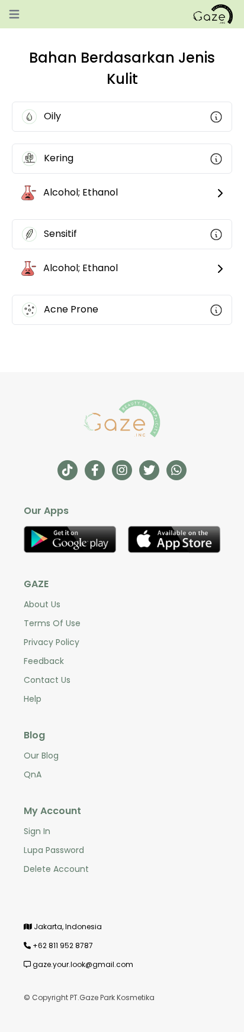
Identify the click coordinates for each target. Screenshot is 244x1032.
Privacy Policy (51, 642)
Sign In (37, 831)
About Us (42, 604)
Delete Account (56, 869)
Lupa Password (54, 850)
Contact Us (47, 680)
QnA (32, 774)
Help (32, 699)
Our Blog (41, 755)
